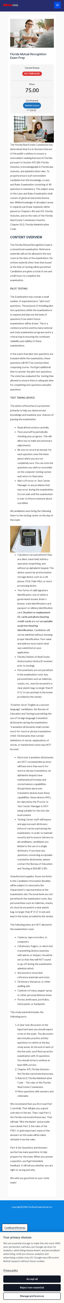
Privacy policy (10, 1270)
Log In (33, 110)
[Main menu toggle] (57, 5)
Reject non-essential (32, 1287)
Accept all (32, 1279)
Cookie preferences (14, 1227)
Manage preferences (32, 1296)
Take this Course (32, 105)
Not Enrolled (32, 73)
